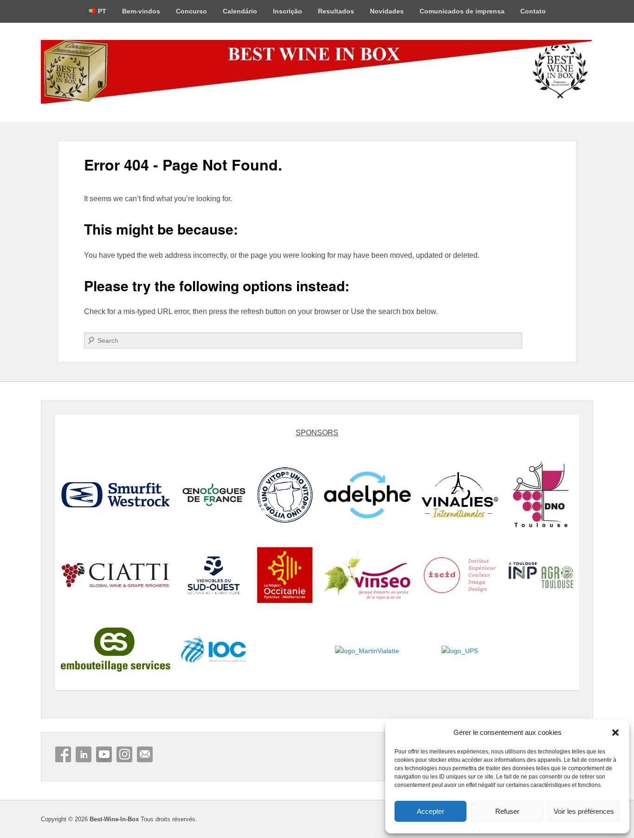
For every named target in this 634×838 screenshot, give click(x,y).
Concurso (191, 11)
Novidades (387, 11)
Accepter (430, 811)
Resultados (336, 11)
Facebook (63, 754)
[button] (615, 732)
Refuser (507, 811)
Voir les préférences (584, 811)
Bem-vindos (141, 11)
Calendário (240, 11)
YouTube (104, 754)
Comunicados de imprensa (462, 11)
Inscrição (287, 11)
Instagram (124, 754)
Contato (533, 11)
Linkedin (83, 754)
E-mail (145, 754)
